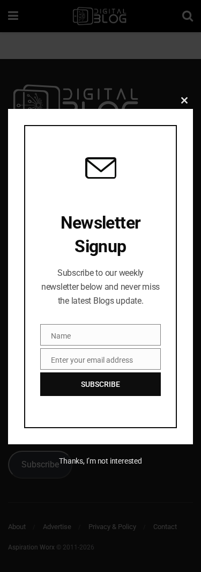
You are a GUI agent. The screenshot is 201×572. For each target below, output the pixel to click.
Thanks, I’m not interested (100, 461)
